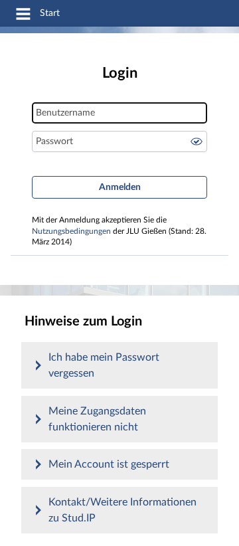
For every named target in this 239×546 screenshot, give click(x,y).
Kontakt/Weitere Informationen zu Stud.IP (122, 510)
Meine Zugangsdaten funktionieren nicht (97, 419)
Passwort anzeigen (196, 141)
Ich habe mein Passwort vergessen (103, 365)
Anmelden (120, 187)
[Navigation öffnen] (23, 16)
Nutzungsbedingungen (71, 231)
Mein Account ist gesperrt (108, 464)
